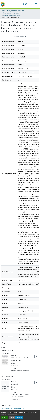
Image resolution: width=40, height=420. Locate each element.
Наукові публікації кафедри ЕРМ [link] (12, 15)
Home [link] (3, 11)
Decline (12, 417)
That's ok (4, 417)
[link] (36, 356)
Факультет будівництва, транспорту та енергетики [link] (16, 11)
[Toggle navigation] (36, 4)
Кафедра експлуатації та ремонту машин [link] (12, 13)
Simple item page (20, 36)
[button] (3, 4)
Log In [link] (30, 4)
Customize (19, 417)
